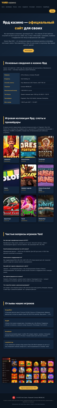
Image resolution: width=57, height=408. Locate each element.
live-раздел (32, 6)
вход (52, 11)
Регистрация (28, 50)
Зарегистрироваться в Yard (28, 388)
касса (3, 6)
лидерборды (46, 6)
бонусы (15, 6)
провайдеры (9, 6)
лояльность (39, 6)
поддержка (25, 6)
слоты (19, 6)
